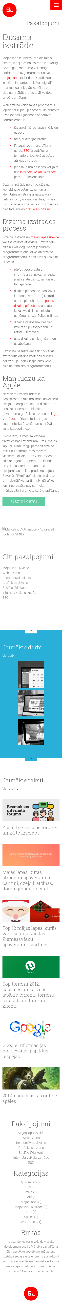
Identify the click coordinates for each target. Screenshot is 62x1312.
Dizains (28, 1192)
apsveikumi (51, 1256)
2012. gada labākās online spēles (29, 1098)
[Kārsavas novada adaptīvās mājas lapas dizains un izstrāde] (31, 703)
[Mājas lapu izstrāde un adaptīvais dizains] (9, 10)
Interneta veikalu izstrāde (20, 593)
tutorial (40, 1266)
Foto (28, 1197)
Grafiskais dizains (15, 583)
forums (38, 1256)
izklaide (38, 1241)
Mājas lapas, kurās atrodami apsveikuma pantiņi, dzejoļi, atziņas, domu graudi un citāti (27, 880)
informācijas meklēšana (18, 1261)
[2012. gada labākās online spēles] (31, 1078)
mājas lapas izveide (45, 237)
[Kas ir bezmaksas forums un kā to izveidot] (31, 810)
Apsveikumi (28, 1182)
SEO (26, 151)
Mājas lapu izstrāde (29, 1207)
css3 (25, 1246)
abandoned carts (22, 1241)
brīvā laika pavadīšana (43, 1246)
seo (17, 1256)
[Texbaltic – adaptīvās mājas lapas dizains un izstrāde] (31, 732)
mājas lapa (10, 78)
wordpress (28, 1266)
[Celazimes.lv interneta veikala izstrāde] (31, 674)
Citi (28, 1187)
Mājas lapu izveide (15, 568)
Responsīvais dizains (17, 578)
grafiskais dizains (38, 209)
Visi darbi (8, 655)
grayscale (26, 1256)
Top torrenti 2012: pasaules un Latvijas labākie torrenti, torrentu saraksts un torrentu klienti (29, 995)
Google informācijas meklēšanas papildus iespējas (25, 1051)
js (9, 1241)
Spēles (28, 1217)
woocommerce (34, 1271)
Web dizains (11, 573)
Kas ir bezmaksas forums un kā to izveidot (29, 830)
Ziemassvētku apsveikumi (23, 1251)
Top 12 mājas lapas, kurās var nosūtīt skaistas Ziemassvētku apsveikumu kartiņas (29, 936)
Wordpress (29, 1222)
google (48, 1271)
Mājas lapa (29, 1202)
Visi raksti (8, 788)
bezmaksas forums (47, 1261)
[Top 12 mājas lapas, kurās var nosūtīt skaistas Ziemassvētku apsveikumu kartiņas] (31, 910)
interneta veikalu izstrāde (38, 172)
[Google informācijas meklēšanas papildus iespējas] (31, 1028)
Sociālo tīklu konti (14, 588)
